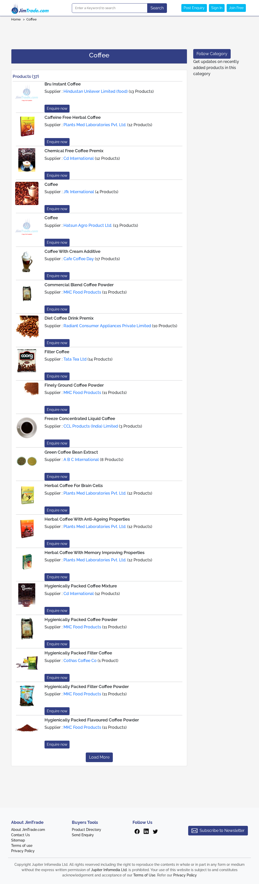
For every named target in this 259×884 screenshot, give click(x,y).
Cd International (78, 158)
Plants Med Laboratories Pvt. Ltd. (94, 124)
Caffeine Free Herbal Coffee (73, 117)
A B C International (81, 459)
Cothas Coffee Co (80, 660)
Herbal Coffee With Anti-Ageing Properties (87, 519)
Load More (99, 757)
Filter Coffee (57, 351)
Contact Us (20, 835)
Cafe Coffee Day (78, 258)
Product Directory (86, 830)
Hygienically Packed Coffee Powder (81, 619)
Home (16, 19)
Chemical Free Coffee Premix (74, 150)
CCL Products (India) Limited (91, 426)
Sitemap (18, 840)
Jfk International (78, 191)
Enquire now (57, 108)
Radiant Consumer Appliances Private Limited (107, 325)
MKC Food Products (82, 292)
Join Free (236, 8)
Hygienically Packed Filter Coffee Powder (87, 686)
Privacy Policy (23, 851)
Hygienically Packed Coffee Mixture (81, 585)
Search (157, 8)
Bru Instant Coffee (63, 83)
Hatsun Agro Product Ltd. (87, 225)
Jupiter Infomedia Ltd (109, 870)
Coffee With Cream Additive (72, 251)
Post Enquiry (194, 8)
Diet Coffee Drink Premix (69, 318)
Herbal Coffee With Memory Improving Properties (94, 552)
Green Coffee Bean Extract (71, 452)
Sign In (216, 8)
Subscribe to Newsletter (222, 830)
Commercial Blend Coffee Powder (79, 284)
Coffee (31, 19)
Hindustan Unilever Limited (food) (95, 91)
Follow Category (212, 53)
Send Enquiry (83, 835)
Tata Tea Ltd (75, 359)
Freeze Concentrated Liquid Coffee (80, 418)
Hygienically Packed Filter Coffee (78, 652)
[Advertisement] (129, 33)
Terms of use (21, 846)
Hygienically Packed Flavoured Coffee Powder (92, 719)
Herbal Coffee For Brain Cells (74, 485)
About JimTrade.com (28, 830)
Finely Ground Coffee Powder (74, 385)
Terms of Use (144, 875)
